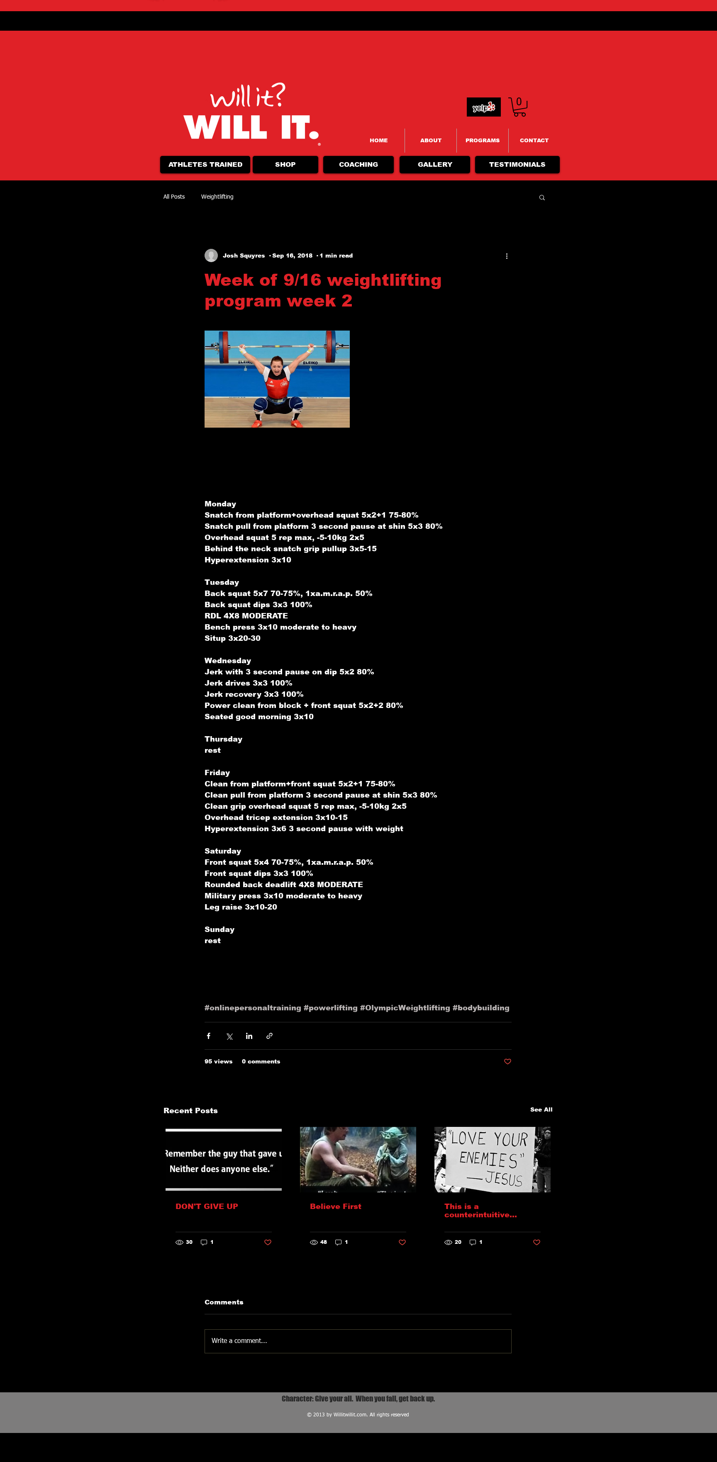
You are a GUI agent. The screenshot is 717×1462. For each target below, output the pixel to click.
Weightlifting (217, 197)
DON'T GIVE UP (207, 1206)
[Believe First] (358, 1159)
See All (541, 1109)
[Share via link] (269, 1036)
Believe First (335, 1206)
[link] (519, 107)
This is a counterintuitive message (477, 1210)
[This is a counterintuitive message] (492, 1159)
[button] (542, 197)
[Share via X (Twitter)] (229, 1036)
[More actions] (507, 255)
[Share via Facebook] (208, 1036)
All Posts (174, 197)
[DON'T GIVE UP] (224, 1159)
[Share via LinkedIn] (249, 1036)
